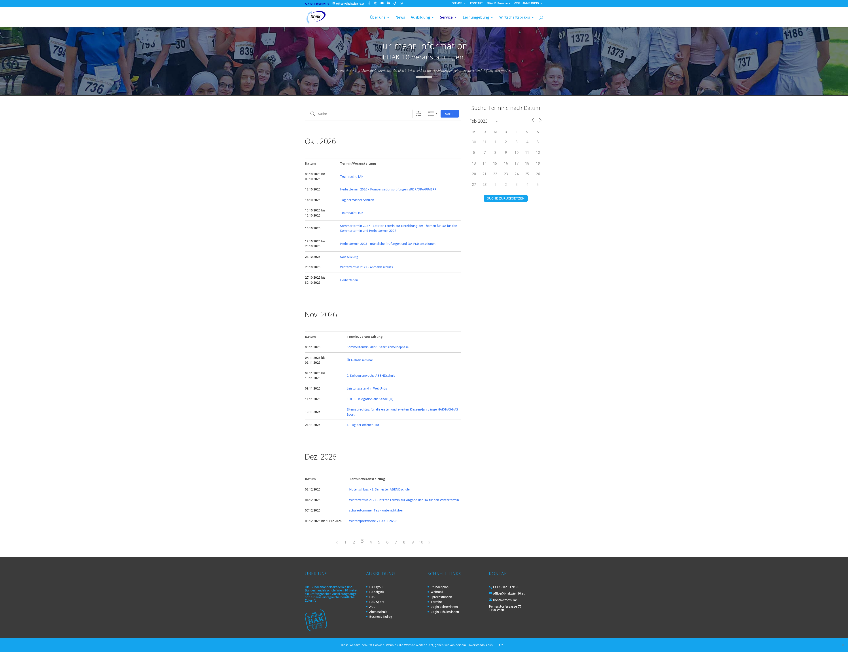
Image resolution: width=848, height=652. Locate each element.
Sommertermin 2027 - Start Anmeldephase (378, 347)
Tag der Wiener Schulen (357, 200)
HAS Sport (376, 602)
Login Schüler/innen (445, 612)
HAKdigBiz (376, 592)
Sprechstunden (441, 597)
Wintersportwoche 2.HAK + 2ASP (373, 521)
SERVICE (457, 3)
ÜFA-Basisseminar (360, 360)
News (400, 18)
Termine (437, 602)
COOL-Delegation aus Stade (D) (370, 399)
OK (501, 645)
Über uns (377, 18)
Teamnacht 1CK (351, 213)
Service (446, 18)
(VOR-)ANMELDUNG (526, 3)
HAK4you (375, 587)
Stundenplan (440, 587)
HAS (372, 597)
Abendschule (378, 612)
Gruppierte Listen (431, 113)
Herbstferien (349, 280)
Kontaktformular (505, 600)
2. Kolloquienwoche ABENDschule (371, 375)
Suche (449, 114)
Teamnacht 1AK (351, 176)
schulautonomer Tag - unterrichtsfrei (376, 510)
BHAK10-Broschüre (498, 3)
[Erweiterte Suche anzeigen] (418, 113)
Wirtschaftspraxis (514, 18)
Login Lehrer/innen (444, 606)
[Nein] (842, 645)
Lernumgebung (476, 18)
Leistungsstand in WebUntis (367, 388)
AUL (372, 606)
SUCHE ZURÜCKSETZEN (505, 198)
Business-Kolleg (380, 616)
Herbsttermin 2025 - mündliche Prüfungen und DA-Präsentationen (387, 243)
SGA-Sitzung (349, 257)
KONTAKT (476, 3)
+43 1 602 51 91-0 (505, 587)
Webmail (437, 592)
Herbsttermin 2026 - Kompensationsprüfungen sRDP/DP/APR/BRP (388, 189)
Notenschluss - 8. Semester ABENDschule (379, 489)
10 (421, 542)
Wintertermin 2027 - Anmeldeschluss (366, 267)
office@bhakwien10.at (509, 593)
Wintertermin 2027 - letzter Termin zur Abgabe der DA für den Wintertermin (404, 500)
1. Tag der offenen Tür (363, 425)
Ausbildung (420, 18)
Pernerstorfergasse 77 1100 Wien (505, 608)
